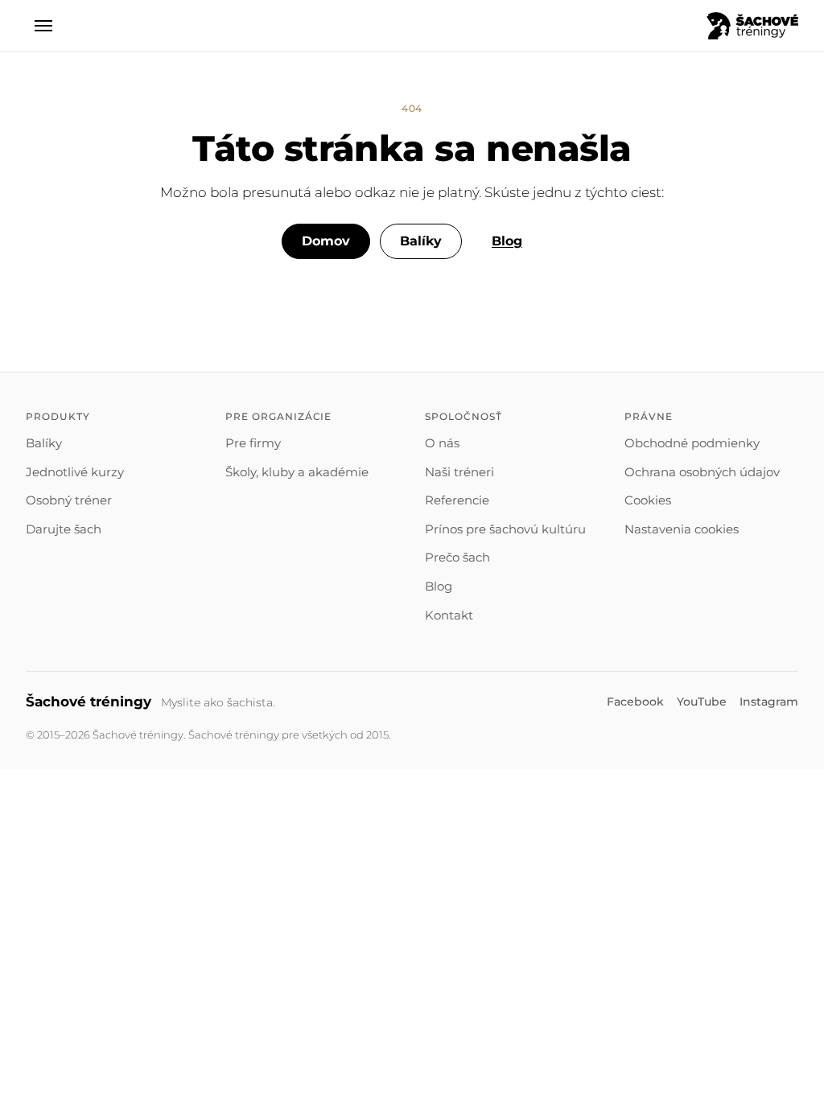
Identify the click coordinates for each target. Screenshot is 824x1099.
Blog (507, 241)
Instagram (769, 701)
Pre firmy (253, 443)
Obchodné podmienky (692, 443)
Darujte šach (63, 529)
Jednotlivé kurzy (75, 472)
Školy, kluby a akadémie (297, 472)
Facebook (635, 701)
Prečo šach (457, 557)
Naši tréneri (459, 472)
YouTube (702, 701)
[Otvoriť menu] (43, 25)
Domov (326, 241)
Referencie (457, 500)
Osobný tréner (69, 500)
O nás (442, 443)
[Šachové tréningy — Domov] (752, 25)
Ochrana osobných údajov (702, 472)
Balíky (421, 241)
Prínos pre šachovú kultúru (505, 529)
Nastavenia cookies (681, 529)
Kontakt (449, 615)
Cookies (647, 500)
